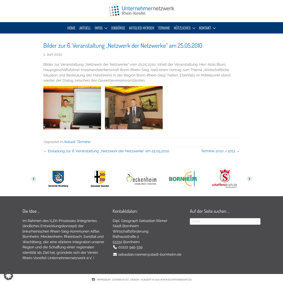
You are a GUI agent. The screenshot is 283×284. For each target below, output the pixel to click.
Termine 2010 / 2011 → (220, 151)
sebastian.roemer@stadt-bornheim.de (149, 254)
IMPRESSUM (104, 279)
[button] (33, 179)
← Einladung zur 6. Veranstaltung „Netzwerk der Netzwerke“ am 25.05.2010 (106, 151)
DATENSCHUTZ (120, 279)
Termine (83, 142)
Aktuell (69, 142)
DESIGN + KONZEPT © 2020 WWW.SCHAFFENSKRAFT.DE (161, 279)
